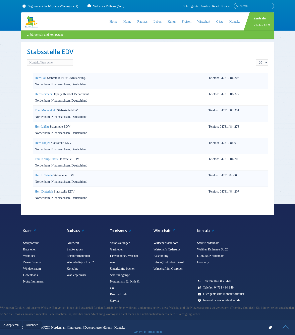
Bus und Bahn (119, 294)
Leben (158, 21)
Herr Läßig (42, 126)
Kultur (172, 21)
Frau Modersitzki (46, 110)
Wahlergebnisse (76, 275)
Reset (216, 6)
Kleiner (226, 6)
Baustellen (29, 249)
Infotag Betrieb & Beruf (169, 262)
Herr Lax (41, 78)
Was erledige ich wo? (80, 262)
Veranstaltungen (120, 243)
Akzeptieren (11, 325)
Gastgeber (116, 249)
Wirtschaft (203, 21)
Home (113, 21)
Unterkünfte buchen (122, 268)
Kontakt (234, 21)
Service (114, 300)
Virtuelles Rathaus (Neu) (108, 6)
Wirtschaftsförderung (167, 249)
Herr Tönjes (43, 142)
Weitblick (29, 255)
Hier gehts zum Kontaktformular (223, 294)
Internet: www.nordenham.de (221, 300)
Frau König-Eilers (46, 159)
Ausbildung (161, 255)
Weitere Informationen (147, 331)
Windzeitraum (32, 268)
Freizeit (186, 21)
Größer (205, 6)
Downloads (30, 275)
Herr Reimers (44, 94)
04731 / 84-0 (262, 24)
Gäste (219, 21)
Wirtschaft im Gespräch (168, 268)
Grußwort (73, 243)
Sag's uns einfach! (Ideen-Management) (53, 6)
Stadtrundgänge (120, 275)
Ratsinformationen (78, 255)
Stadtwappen (75, 249)
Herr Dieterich (44, 191)
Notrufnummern (33, 281)
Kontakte (72, 268)
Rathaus (142, 21)
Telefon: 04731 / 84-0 (217, 281)
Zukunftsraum (32, 262)
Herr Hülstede (44, 175)
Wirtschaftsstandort (166, 243)
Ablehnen (32, 325)
